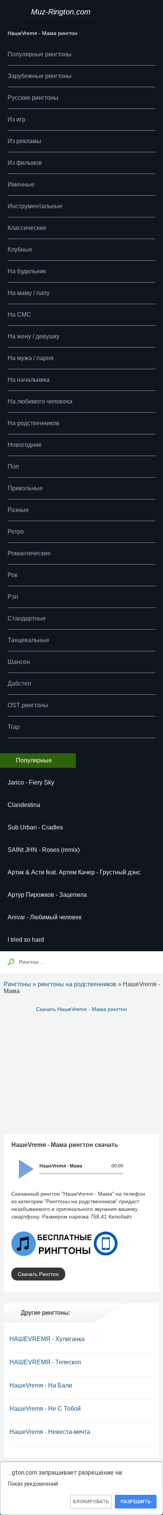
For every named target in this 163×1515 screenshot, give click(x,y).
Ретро (16, 531)
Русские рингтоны (33, 97)
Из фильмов (25, 162)
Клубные (20, 249)
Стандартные (27, 618)
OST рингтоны (28, 705)
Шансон (19, 662)
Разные (18, 510)
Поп (13, 466)
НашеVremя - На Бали (40, 1385)
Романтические (29, 553)
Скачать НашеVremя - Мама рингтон (81, 1009)
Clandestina (24, 805)
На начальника (29, 379)
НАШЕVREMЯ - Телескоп (45, 1362)
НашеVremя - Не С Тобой (45, 1408)
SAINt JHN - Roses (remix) (44, 850)
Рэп (13, 596)
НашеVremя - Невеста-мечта (49, 1432)
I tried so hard (26, 939)
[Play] (22, 1163)
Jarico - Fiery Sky (31, 782)
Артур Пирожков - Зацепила (47, 894)
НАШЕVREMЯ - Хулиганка (47, 1339)
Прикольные (25, 488)
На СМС (19, 314)
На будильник (27, 271)
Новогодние (25, 445)
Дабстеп (19, 683)
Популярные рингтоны (40, 54)
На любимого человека (40, 401)
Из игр (16, 119)
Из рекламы (24, 141)
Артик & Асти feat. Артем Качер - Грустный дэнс (74, 872)
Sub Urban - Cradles (35, 827)
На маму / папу (29, 293)
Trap (14, 727)
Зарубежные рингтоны (40, 76)
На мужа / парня (30, 358)
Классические (27, 228)
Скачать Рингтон (38, 1274)
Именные (21, 184)
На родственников (34, 423)
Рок (12, 575)
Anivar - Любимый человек (45, 917)
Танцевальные (28, 640)
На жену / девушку (34, 336)
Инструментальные (35, 206)
